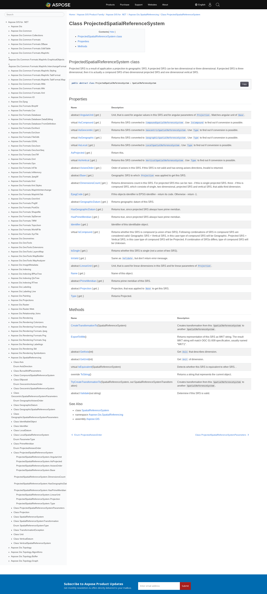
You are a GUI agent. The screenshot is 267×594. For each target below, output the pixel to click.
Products (110, 4)
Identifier (75, 224)
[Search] (218, 4)
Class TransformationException (29, 530)
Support (138, 4)
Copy (244, 84)
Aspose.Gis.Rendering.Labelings (27, 344)
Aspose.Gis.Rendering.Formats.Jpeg (29, 331)
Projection (85, 288)
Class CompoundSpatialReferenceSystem (34, 375)
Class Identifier (21, 426)
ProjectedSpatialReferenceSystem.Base (35, 470)
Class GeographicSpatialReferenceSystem (34, 409)
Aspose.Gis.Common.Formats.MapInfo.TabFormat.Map (38, 79)
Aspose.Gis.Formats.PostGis (25, 207)
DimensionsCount (90, 183)
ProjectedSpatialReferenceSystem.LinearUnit (38, 494)
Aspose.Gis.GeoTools (21, 243)
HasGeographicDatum (83, 209)
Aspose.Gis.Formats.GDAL (24, 141)
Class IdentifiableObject (25, 421)
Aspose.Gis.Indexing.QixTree (25, 278)
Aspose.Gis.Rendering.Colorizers (27, 322)
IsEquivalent (85, 367)
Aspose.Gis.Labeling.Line (23, 291)
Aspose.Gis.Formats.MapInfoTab (27, 194)
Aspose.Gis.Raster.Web (22, 309)
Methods (82, 46)
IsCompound (85, 232)
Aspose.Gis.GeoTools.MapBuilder (27, 256)
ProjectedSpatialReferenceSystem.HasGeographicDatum (42, 483)
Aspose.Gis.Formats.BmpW (24, 106)
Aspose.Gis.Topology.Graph (24, 561)
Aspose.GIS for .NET (18, 22)
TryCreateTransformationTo (86, 382)
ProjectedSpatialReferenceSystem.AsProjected (39, 461)
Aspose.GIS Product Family (90, 14)
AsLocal (82, 145)
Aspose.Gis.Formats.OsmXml (25, 198)
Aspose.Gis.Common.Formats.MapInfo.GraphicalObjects (36, 59)
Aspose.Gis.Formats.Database (26, 115)
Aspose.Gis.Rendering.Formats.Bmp (29, 326)
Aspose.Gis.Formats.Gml (23, 159)
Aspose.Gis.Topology (21, 547)
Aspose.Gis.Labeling (21, 287)
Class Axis (18, 362)
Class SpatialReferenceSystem (29, 516)
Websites (152, 4)
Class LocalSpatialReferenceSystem (31, 435)
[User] (210, 4)
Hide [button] (112, 32)
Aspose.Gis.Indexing (21, 269)
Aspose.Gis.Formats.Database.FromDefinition (33, 123)
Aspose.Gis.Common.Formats (25, 39)
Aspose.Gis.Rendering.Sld (24, 349)
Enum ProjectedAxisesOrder (27, 448)
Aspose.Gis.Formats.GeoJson (25, 146)
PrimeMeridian (88, 281)
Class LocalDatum (22, 430)
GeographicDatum (90, 202)
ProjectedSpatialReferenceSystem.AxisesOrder (39, 466)
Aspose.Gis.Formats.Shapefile (26, 212)
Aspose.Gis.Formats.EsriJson (25, 132)
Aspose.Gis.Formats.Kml (23, 181)
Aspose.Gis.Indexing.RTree (24, 282)
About (165, 4)
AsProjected (77, 152)
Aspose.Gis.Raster (20, 304)
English (201, 4)
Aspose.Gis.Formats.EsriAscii (25, 128)
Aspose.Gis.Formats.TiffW (23, 220)
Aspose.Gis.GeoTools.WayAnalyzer (28, 260)
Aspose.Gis (16, 26)
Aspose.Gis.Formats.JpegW (24, 176)
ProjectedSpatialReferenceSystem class (100, 36)
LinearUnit (86, 266)
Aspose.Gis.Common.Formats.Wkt (28, 88)
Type (73, 296)
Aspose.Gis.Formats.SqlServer (26, 216)
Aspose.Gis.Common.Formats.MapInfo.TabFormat (35, 75)
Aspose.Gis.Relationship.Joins (25, 313)
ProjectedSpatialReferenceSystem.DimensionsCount (39, 477)
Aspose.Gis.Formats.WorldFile (26, 229)
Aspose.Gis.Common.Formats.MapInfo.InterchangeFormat (37, 66)
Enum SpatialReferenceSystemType (31, 525)
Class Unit (18, 534)
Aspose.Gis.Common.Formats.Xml (28, 93)
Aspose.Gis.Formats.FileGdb (25, 137)
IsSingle (75, 250)
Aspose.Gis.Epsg (19, 101)
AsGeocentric (85, 130)
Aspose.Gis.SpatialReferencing (26, 357)
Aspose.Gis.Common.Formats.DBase (29, 44)
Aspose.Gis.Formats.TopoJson (26, 225)
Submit (185, 585)
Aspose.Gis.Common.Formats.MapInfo (30, 53)
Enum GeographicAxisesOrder (28, 400)
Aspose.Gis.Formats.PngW (24, 203)
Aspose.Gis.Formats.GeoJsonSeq (27, 150)
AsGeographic (86, 137)
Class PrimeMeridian (24, 443)
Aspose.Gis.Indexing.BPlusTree (26, 274)
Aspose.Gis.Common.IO (23, 97)
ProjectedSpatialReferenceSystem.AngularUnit (39, 457)
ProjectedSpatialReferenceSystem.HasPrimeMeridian (40, 490)
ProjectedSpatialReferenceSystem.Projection (38, 499)
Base (83, 175)
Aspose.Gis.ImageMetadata (24, 265)
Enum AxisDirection (22, 366)
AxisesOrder (87, 168)
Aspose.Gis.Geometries (22, 238)
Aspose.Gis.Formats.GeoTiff (25, 154)
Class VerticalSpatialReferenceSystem (32, 543)
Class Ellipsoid (21, 379)
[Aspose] (58, 4)
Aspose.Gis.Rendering (22, 318)
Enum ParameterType (24, 439)
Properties (83, 41)
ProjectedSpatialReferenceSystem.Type (35, 503)
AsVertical (83, 160)
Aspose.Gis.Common (21, 31)
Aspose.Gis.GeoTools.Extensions (27, 247)
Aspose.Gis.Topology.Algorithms (26, 552)
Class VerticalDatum (23, 539)
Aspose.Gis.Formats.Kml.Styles (26, 185)
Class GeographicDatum (26, 405)
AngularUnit (86, 115)
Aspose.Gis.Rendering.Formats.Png (28, 335)
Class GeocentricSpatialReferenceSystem (34, 388)
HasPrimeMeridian (81, 217)
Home (72, 14)
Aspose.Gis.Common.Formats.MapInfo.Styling (33, 71)
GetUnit (84, 359)
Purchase (124, 4)
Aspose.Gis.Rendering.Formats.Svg (28, 340)
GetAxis (84, 351)
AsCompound (85, 122)
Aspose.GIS (93, 419)
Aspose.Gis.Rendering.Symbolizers (28, 353)
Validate (84, 393)
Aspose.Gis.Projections (22, 300)
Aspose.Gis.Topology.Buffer (24, 556)
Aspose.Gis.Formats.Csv (23, 110)
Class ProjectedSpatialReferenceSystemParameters (39, 508)
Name (74, 273)
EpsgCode (77, 194)
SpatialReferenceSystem (95, 410)
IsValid (74, 258)
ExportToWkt (78, 336)
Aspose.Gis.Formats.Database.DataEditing (32, 119)
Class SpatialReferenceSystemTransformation (36, 521)
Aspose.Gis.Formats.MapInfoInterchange (31, 190)
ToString (85, 374)
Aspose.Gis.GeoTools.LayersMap (27, 251)
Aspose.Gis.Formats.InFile (24, 168)
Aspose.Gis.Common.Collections (27, 35)
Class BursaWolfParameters (27, 371)
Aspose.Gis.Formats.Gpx (23, 163)
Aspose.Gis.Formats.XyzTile (24, 234)
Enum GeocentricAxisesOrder (27, 384)
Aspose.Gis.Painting (21, 296)
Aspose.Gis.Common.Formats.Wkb (28, 84)
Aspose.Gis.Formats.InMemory (26, 172)
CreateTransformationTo (84, 325)
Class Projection (21, 512)
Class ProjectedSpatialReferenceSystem (33, 452)
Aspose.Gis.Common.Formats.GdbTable (31, 48)
